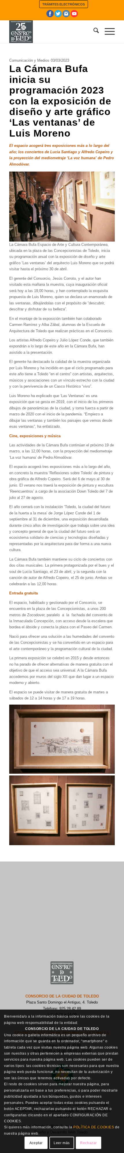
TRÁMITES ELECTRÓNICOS (63, 4)
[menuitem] (63, 4)
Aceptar (36, 1143)
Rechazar (88, 1143)
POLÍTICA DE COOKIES (93, 1127)
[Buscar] (93, 31)
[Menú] (107, 31)
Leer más (62, 1143)
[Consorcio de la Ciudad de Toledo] (51, 31)
